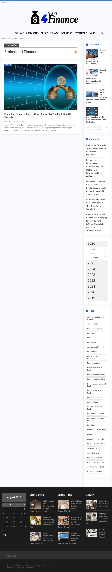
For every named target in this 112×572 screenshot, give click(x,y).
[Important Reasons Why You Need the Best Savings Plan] (35, 520)
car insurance (92, 324)
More (92, 33)
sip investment (92, 448)
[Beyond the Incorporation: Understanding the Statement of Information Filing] (92, 73)
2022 (91, 281)
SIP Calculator (98, 444)
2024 (91, 269)
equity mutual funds (94, 347)
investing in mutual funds (94, 408)
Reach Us (5, 3)
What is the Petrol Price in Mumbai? (104, 503)
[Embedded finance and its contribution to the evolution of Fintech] (40, 87)
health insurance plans (96, 375)
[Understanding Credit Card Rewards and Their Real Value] (92, 111)
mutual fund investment (96, 430)
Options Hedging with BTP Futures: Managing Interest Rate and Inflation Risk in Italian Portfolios (96, 220)
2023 (91, 275)
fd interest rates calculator (93, 357)
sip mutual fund (93, 453)
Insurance (66, 33)
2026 (91, 243)
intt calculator (92, 402)
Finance (54, 33)
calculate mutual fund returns (95, 318)
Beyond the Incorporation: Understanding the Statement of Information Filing (94, 166)
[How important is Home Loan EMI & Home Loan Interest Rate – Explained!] (35, 536)
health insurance (93, 363)
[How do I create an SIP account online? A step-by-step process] (63, 536)
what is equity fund (94, 472)
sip (88, 444)
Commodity (32, 33)
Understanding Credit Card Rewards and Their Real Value (96, 119)
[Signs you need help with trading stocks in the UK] (91, 517)
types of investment (94, 458)
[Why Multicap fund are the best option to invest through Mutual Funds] (63, 504)
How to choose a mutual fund (96, 385)
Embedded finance (94, 338)
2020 (91, 292)
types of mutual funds (95, 462)
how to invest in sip (94, 398)
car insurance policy (95, 329)
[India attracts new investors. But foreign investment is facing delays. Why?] (35, 504)
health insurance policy (96, 379)
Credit (44, 33)
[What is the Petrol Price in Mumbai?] (91, 504)
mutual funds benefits (95, 439)
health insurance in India (94, 369)
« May (4, 535)
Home (21, 33)
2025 (91, 263)
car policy (91, 333)
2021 (91, 286)
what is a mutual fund (95, 467)
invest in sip (91, 425)
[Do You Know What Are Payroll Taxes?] (91, 533)
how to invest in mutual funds (96, 392)
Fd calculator (92, 352)
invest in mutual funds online (95, 419)
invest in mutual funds (95, 414)
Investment (80, 33)
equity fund (91, 342)
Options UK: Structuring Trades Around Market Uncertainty (96, 148)
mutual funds (92, 434)
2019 (91, 298)
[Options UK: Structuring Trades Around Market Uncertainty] (92, 53)
